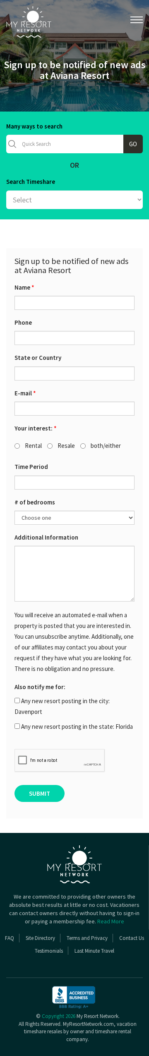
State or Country (37, 358)
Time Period (31, 467)
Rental (33, 446)
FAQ (9, 938)
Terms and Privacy (87, 938)
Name (24, 287)
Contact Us (131, 938)
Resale (65, 446)
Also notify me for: (39, 687)
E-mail (25, 393)
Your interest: (35, 428)
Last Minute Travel (94, 950)
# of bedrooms (34, 502)
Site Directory (40, 938)
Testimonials (49, 950)
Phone (23, 322)
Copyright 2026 (58, 1016)
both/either (105, 446)
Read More (110, 921)
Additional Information (46, 537)
